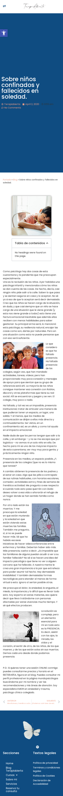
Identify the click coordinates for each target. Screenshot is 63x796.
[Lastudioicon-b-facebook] (25, 747)
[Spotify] (37, 747)
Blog (15, 179)
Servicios (11, 784)
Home (9, 763)
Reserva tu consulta (12, 789)
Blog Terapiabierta (14, 769)
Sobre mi (11, 779)
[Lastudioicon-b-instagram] (31, 747)
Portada (7, 179)
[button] (4, 33)
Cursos (10, 775)
